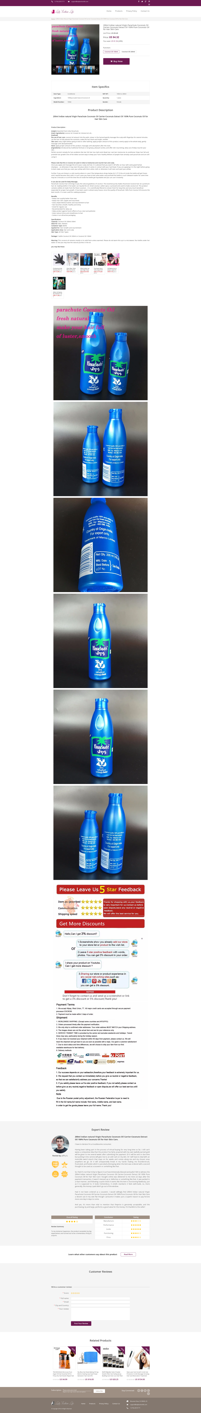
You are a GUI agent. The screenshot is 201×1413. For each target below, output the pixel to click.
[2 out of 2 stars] (73, 1293)
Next (96, 69)
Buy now (117, 61)
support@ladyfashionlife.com (79, 1)
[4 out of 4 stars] (77, 1293)
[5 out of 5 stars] (79, 1293)
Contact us (145, 11)
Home (109, 11)
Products (118, 11)
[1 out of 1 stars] (72, 1293)
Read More (128, 1254)
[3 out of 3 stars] (75, 1293)
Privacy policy (131, 11)
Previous (54, 69)
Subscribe (99, 1391)
